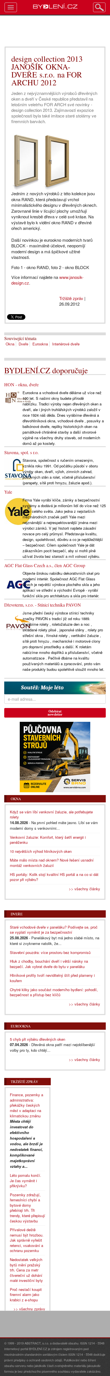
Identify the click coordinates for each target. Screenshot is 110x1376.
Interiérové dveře (66, 344)
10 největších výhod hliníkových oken (41, 851)
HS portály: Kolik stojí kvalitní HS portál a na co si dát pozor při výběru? (54, 877)
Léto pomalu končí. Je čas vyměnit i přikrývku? (25, 1180)
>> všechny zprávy (29, 1308)
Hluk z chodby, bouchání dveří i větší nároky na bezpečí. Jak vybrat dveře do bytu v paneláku (49, 963)
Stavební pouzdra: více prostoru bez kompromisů (50, 952)
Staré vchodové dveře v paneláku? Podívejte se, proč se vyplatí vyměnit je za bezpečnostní (54, 929)
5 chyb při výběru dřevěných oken (37, 1039)
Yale (8, 492)
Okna (10, 344)
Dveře (23, 344)
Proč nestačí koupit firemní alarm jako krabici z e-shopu (26, 1294)
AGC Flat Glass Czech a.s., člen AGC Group (44, 565)
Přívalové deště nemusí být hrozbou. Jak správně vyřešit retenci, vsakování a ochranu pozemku (26, 1240)
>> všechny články (84, 888)
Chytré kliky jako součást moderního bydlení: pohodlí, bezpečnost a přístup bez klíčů (54, 992)
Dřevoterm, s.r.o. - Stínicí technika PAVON (42, 605)
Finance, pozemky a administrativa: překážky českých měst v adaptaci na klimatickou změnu (26, 1105)
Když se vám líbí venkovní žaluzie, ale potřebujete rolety (51, 814)
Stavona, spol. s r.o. (21, 452)
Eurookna (40, 344)
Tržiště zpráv (71, 298)
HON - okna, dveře (21, 384)
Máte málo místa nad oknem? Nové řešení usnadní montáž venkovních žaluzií (52, 862)
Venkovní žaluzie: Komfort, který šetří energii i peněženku (48, 840)
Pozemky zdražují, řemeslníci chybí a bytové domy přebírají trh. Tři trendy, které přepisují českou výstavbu (27, 1208)
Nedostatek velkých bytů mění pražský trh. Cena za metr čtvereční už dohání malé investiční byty (26, 1270)
